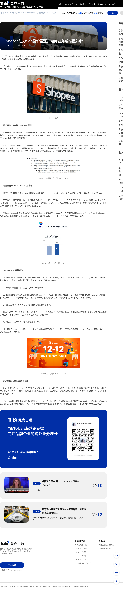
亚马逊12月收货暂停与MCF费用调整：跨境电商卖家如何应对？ (64, 511)
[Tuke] (21, 3)
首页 (2, 13)
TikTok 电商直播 (81, 545)
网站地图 (61, 586)
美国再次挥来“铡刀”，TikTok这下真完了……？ (60, 483)
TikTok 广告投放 (81, 552)
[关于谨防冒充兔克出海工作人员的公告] (116, 555)
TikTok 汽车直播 (81, 549)
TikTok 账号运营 (81, 559)
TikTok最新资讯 (13, 13)
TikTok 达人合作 (81, 556)
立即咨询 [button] (12, 565)
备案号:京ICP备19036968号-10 (77, 586)
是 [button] (113, 13)
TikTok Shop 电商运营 (83, 563)
